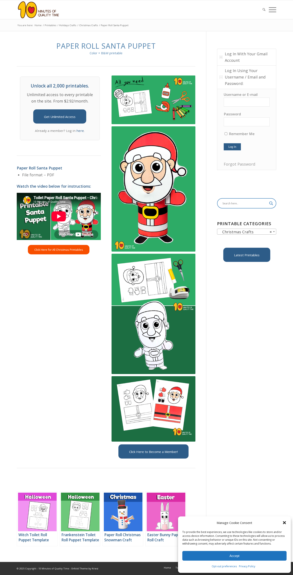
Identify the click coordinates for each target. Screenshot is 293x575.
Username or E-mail (241, 94)
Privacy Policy (247, 566)
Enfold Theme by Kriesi (84, 568)
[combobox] (246, 232)
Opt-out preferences (224, 566)
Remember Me (241, 133)
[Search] (264, 9)
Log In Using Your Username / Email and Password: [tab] (245, 77)
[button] (284, 523)
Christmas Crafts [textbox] (245, 231)
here (80, 130)
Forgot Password (239, 164)
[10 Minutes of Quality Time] (38, 9)
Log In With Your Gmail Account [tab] (246, 57)
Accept (234, 556)
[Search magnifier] (271, 203)
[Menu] (271, 9)
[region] (246, 129)
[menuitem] (264, 9)
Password (232, 114)
